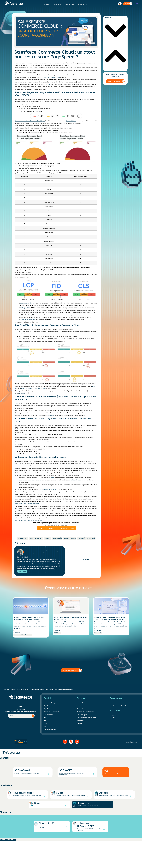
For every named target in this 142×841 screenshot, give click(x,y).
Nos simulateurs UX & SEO (118, 706)
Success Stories (70, 4)
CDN (45, 723)
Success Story (70, 538)
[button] (115, 31)
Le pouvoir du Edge (50, 703)
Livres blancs (114, 703)
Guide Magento (36, 538)
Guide (47, 538)
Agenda (81, 538)
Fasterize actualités (18, 634)
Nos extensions (48, 714)
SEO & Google (28, 634)
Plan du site (80, 720)
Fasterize (6, 689)
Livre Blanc (57, 538)
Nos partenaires (82, 706)
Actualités (22, 538)
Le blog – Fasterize (16, 689)
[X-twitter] (71, 742)
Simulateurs (81, 4)
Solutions (46, 4)
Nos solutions (81, 703)
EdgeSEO (46, 709)
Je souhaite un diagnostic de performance (56, 528)
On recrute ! (80, 709)
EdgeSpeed (47, 706)
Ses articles (22, 571)
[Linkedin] (77, 742)
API (45, 717)
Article (91, 538)
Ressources (57, 4)
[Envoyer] (33, 716)
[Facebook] (65, 742)
